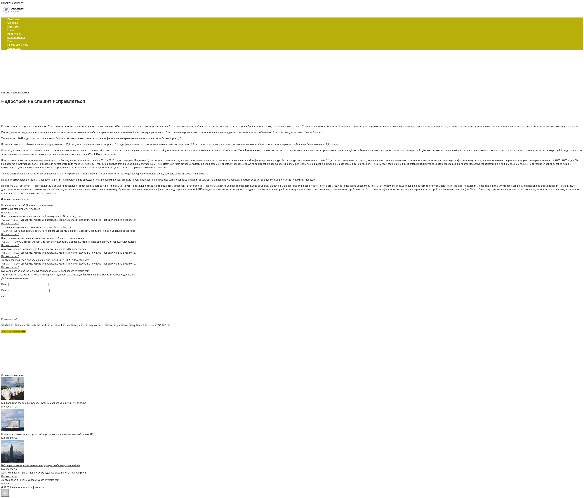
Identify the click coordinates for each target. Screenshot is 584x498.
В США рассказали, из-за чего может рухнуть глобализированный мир (41, 465)
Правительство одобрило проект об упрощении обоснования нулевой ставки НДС (48, 434)
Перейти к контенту (12, 3)
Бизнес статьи (9, 406)
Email (5, 290)
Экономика (13, 19)
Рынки (11, 41)
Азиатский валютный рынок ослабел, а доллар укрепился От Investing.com (43, 472)
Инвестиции (14, 33)
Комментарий (9, 319)
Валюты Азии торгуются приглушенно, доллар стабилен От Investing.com (42, 238)
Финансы (12, 22)
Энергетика (14, 48)
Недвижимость (16, 37)
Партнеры (13, 26)
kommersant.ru (21, 199)
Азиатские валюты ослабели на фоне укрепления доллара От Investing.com (44, 249)
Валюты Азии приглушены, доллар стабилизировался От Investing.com (41, 216)
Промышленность (17, 44)
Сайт (3, 296)
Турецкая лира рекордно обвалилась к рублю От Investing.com (36, 227)
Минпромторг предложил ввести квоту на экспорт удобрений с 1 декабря (43, 403)
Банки (10, 30)
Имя (4, 284)
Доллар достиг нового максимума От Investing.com (30, 480)
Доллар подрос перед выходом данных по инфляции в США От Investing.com (45, 260)
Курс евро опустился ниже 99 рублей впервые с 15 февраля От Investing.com (45, 271)
